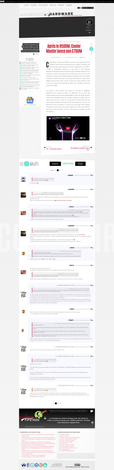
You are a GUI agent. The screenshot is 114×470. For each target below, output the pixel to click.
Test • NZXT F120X (63, 443)
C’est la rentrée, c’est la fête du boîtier (28, 77)
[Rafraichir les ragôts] (52, 170)
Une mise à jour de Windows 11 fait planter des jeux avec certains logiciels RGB (38, 443)
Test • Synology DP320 (64, 449)
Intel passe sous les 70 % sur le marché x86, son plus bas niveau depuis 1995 (38, 437)
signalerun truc (80, 164)
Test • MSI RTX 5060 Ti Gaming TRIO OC (68, 447)
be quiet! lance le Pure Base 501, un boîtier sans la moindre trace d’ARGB (30, 75)
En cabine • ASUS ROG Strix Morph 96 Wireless (70, 437)
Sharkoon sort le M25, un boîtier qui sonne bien (30, 84)
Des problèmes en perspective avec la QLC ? (80, 149)
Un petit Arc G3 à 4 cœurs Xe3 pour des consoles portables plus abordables (38, 446)
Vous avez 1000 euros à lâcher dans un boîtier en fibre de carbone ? (30, 80)
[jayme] (28, 465)
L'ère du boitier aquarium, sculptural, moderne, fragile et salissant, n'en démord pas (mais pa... (30, 70)
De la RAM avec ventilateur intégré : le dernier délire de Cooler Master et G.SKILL (30, 68)
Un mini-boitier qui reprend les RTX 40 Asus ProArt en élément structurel (29, 73)
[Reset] (92, 8)
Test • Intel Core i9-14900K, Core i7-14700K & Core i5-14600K (30, 89)
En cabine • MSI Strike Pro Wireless (67, 440)
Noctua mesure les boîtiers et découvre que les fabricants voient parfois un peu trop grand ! (30, 82)
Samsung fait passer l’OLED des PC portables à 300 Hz (33, 444)
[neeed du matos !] (45, 465)
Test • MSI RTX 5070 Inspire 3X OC (67, 450)
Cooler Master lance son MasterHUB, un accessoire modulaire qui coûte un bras (28, 63)
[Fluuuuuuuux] (41, 465)
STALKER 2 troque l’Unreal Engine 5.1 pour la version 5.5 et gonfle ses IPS (37, 450)
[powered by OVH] (24, 465)
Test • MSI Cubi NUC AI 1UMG (66, 442)
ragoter (55, 164)
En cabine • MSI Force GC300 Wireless (68, 439)
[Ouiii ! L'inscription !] (90, 22)
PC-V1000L (80, 211)
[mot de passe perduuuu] (90, 33)
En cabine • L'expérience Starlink (66, 446)
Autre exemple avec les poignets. (64, 200)
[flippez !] (37, 465)
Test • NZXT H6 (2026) (64, 434)
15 (91, 49)
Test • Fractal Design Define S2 (54, 149)
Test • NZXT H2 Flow (64, 436)
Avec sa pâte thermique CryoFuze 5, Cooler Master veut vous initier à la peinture (29, 65)
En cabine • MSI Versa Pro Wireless (67, 444)
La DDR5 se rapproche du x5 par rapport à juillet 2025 (33, 456)
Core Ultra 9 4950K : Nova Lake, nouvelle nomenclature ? (34, 455)
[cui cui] (32, 465)
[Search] (82, 8)
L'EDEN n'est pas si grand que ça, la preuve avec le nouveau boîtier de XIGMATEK (30, 86)
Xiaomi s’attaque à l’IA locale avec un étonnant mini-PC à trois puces (36, 442)
